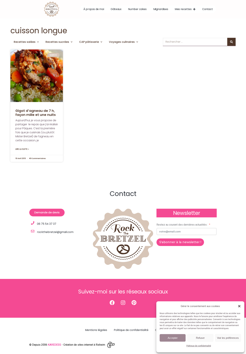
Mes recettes (183, 9)
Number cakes (137, 9)
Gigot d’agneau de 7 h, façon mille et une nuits (35, 112)
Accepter (173, 337)
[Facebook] (112, 303)
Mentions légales (96, 330)
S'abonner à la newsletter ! (180, 242)
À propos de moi (93, 9)
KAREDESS (54, 344)
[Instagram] (123, 303)
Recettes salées (24, 42)
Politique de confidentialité (198, 346)
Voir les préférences (228, 337)
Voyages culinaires (122, 42)
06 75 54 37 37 (46, 224)
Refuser (200, 337)
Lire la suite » (22, 149)
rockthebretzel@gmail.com (55, 232)
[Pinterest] (134, 303)
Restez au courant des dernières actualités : (182, 224)
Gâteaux (116, 9)
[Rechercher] (231, 42)
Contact (207, 9)
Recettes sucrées (57, 42)
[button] (239, 306)
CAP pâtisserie (89, 42)
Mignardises (160, 9)
